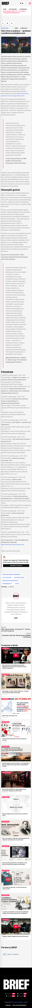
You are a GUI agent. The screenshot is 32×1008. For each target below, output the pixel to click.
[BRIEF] (16, 596)
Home (4, 9)
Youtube (22, 996)
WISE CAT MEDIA (18, 1002)
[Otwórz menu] (30, 3)
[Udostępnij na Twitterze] (7, 23)
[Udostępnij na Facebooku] (3, 23)
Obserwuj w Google (16, 565)
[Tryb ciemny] (26, 3)
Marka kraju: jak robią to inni (9, 715)
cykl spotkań (6, 577)
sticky (17, 583)
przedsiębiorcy (7, 583)
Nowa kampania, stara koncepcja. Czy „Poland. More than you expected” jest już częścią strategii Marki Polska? (16, 765)
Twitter (11, 996)
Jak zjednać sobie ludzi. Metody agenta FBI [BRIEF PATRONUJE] (16, 636)
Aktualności (13, 9)
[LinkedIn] (13, 587)
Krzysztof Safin (19, 577)
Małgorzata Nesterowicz (10, 580)
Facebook (11, 993)
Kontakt (8, 1005)
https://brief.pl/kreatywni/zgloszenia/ (12, 544)
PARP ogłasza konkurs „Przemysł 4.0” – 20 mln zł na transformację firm (15, 630)
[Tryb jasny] (20, 3)
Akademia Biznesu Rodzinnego (11, 574)
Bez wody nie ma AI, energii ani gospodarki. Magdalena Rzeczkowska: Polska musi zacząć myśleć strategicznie (14, 667)
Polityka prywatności (19, 1005)
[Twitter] (10, 587)
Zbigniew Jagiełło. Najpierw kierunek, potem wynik (15, 936)
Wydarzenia (23, 9)
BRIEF (16, 28)
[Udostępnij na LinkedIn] (12, 23)
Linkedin (22, 993)
